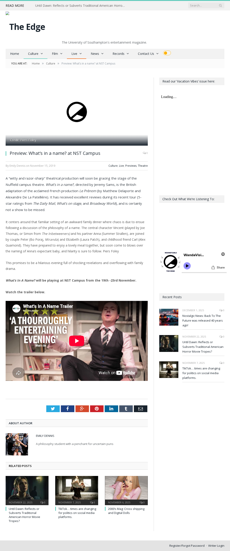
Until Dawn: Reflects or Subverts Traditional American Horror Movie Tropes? (81, 6)
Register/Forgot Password (187, 546)
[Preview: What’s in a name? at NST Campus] (77, 112)
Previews (131, 166)
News (95, 53)
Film (55, 53)
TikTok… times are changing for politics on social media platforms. (77, 513)
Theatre (143, 166)
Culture (33, 53)
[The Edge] (25, 25)
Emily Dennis (45, 436)
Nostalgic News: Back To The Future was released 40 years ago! (202, 320)
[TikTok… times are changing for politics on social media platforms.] (76, 490)
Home (14, 53)
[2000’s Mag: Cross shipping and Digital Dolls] (126, 490)
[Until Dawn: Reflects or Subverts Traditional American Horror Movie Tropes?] (27, 490)
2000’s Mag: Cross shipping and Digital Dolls (126, 511)
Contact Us (146, 53)
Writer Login (216, 546)
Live (74, 53)
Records (118, 53)
